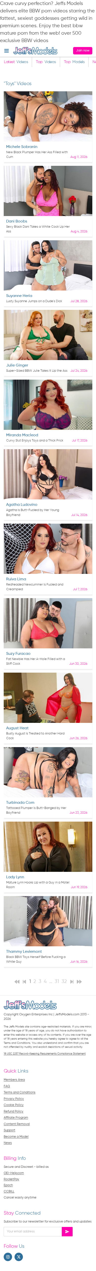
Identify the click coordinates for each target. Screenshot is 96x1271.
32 (64, 981)
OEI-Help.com (14, 1173)
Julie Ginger (17, 365)
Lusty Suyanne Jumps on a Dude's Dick (34, 301)
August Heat (17, 728)
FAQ (7, 1086)
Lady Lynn (15, 877)
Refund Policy (13, 1111)
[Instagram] (8, 1257)
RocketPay (11, 1179)
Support (9, 1130)
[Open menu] (6, 50)
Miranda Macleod (22, 435)
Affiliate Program (16, 1117)
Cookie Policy (14, 1105)
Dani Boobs (16, 221)
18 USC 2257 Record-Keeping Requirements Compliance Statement (45, 1053)
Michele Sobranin (21, 147)
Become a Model (16, 1136)
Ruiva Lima (16, 579)
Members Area (14, 1079)
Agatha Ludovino (21, 505)
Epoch (8, 1185)
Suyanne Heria (19, 296)
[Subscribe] (67, 1231)
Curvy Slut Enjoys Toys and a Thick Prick (34, 440)
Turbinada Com (20, 803)
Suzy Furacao (18, 654)
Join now (82, 50)
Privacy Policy (14, 1098)
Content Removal (17, 1124)
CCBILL (9, 1191)
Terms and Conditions (19, 1092)
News (8, 1143)
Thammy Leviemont (24, 952)
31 (57, 981)
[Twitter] (19, 1257)
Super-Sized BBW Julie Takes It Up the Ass (36, 370)
